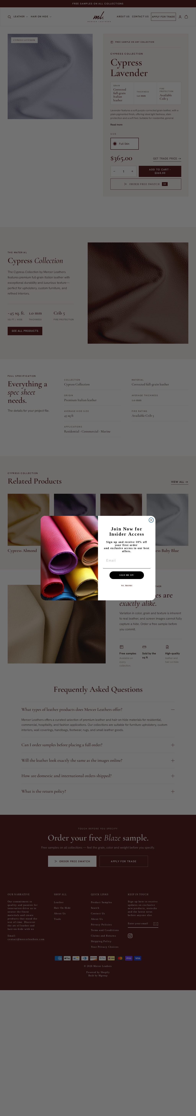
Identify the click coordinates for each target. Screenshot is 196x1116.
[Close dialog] (151, 520)
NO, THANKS (126, 586)
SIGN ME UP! (126, 575)
